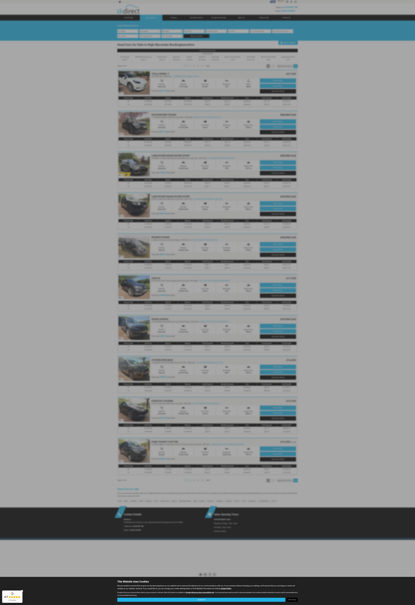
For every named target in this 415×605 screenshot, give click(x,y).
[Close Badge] (22, 591)
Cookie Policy (226, 588)
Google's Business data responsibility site (200, 592)
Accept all (201, 600)
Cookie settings (292, 599)
